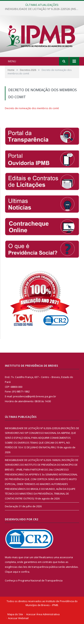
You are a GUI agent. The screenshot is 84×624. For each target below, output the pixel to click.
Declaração (11, 506)
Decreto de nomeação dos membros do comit (32, 108)
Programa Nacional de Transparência (40, 580)
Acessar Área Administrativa (43, 614)
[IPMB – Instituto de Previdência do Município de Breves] (42, 37)
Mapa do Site (15, 614)
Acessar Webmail (18, 618)
